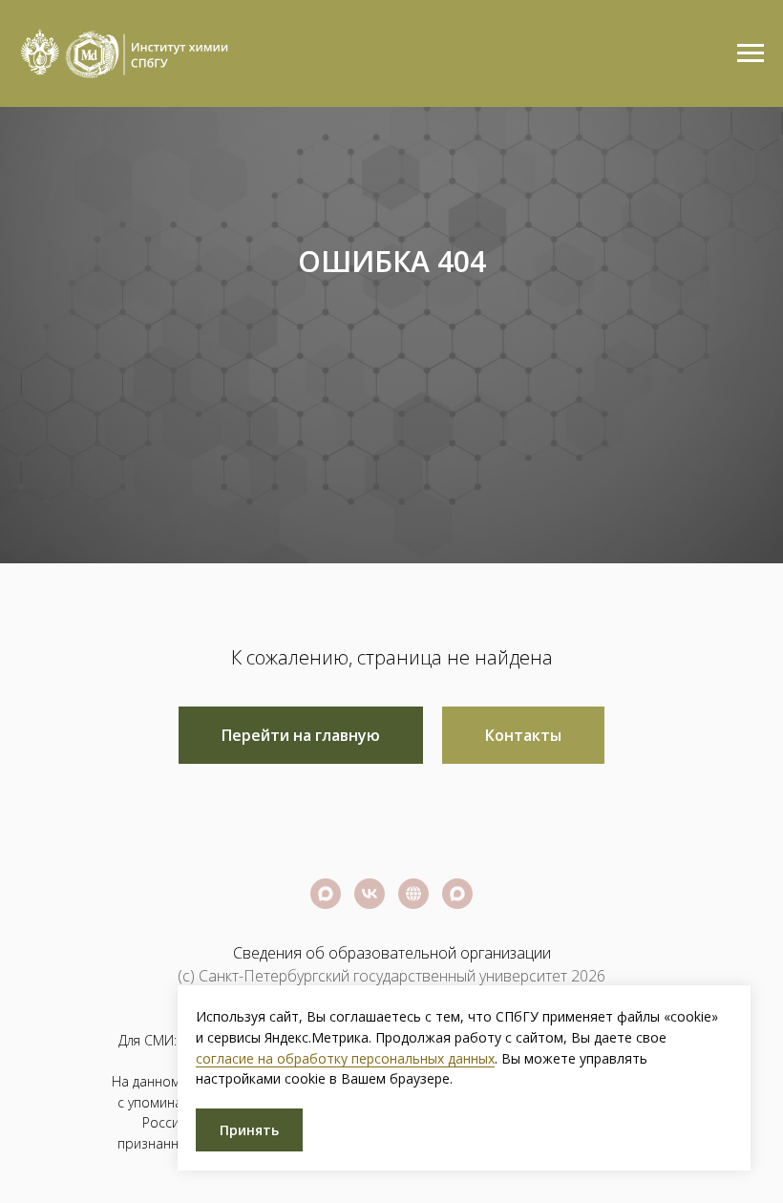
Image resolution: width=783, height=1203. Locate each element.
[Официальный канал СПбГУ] (325, 932)
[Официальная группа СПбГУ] (369, 932)
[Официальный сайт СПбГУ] (413, 932)
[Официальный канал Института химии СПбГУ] (457, 932)
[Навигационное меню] (750, 53)
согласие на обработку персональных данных (345, 1058)
